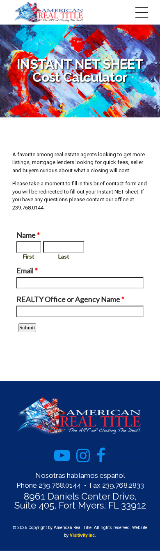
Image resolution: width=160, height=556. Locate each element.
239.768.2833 (123, 485)
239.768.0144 (60, 485)
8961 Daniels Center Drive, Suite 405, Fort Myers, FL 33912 (80, 501)
